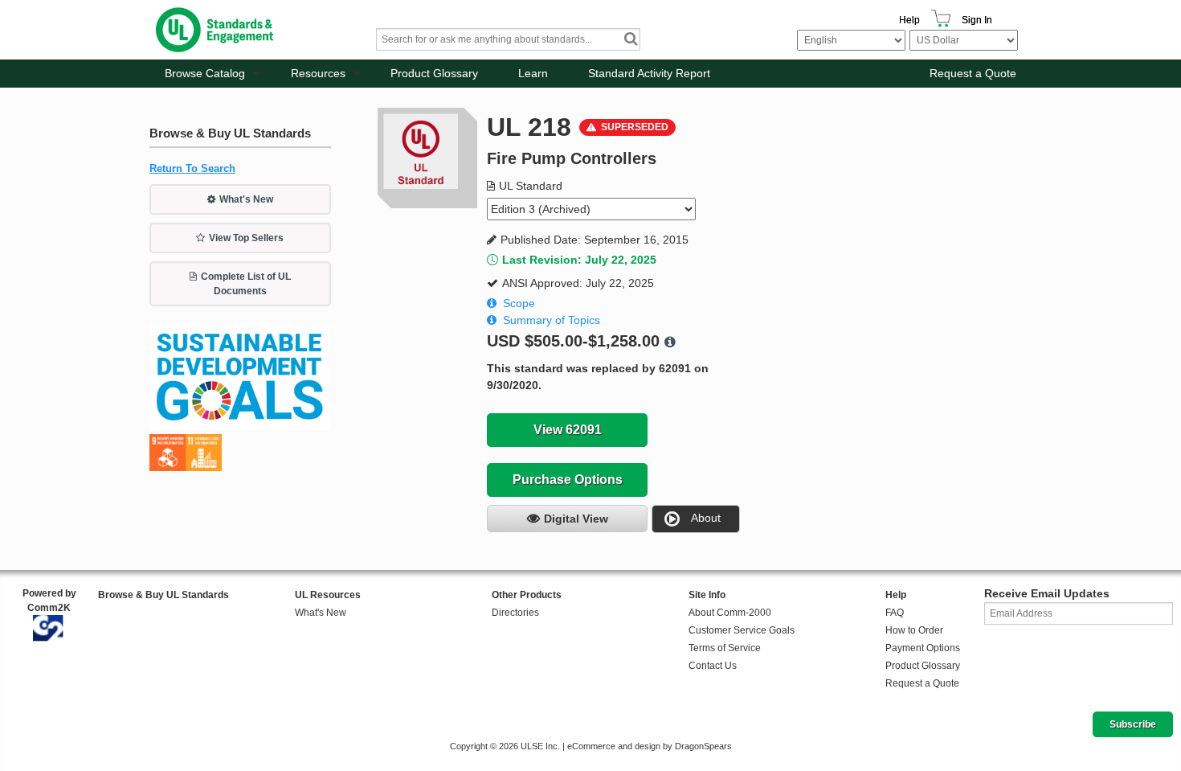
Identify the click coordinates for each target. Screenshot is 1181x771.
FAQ (894, 612)
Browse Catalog (205, 73)
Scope (519, 303)
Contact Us (713, 665)
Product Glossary (434, 73)
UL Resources (328, 595)
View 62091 (567, 430)
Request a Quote (973, 73)
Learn (533, 73)
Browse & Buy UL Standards (163, 595)
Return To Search (192, 168)
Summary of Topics (551, 320)
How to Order (914, 630)
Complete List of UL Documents (246, 284)
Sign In (977, 20)
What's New (246, 199)
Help (909, 20)
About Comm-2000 (730, 612)
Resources (318, 73)
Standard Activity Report (649, 73)
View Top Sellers (246, 238)
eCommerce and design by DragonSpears (649, 746)
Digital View (576, 518)
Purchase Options (568, 479)
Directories (515, 612)
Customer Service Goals (742, 630)
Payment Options (922, 648)
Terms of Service (725, 648)
